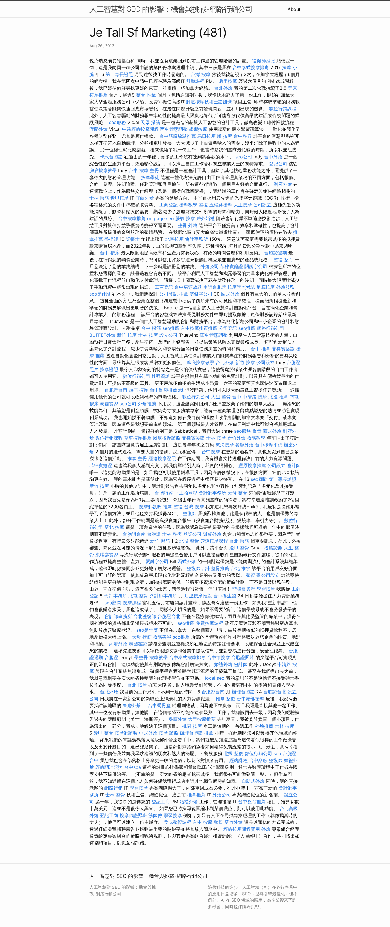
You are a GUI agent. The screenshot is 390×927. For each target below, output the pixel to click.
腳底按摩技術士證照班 (209, 102)
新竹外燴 (236, 438)
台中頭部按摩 (250, 698)
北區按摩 (174, 239)
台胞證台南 (115, 390)
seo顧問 (259, 479)
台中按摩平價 (268, 445)
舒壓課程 (195, 81)
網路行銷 (113, 788)
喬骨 (257, 431)
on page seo (160, 218)
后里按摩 (228, 81)
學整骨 (141, 657)
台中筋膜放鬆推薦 (177, 136)
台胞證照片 (166, 493)
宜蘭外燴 (98, 129)
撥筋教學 (256, 438)
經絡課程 (238, 760)
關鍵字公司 (255, 266)
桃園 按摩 (192, 726)
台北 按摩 (137, 685)
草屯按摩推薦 (138, 438)
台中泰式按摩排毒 (250, 67)
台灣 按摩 (200, 74)
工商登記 (168, 205)
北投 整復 (233, 753)
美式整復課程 (177, 822)
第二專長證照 (119, 74)
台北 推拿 (240, 568)
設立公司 (168, 335)
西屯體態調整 (174, 129)
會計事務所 (196, 239)
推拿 (183, 294)
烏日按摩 (206, 136)
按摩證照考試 (241, 287)
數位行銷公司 (136, 376)
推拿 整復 (173, 506)
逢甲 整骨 (239, 548)
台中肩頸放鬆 (188, 287)
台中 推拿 (260, 349)
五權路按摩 (220, 205)
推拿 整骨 (137, 458)
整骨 (182, 225)
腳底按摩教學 (103, 170)
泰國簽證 (109, 403)
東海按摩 (225, 445)
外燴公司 (209, 266)
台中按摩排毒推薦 (199, 328)
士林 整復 (172, 534)
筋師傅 (155, 815)
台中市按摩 (218, 657)
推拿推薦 (196, 795)
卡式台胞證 (111, 157)
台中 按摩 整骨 (144, 170)
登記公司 (278, 163)
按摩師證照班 (133, 815)
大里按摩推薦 (202, 719)
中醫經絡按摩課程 (140, 129)
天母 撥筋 (150, 122)
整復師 (111, 239)
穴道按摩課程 (214, 541)
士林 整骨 (115, 795)
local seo (214, 678)
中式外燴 (148, 733)
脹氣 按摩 (185, 218)
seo (277, 753)
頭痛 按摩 (138, 390)
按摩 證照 (168, 733)
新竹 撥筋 (160, 541)
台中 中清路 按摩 (249, 397)
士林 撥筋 (99, 198)
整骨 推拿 (146, 95)
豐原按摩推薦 (252, 465)
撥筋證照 (273, 548)
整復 (203, 205)
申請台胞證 (214, 287)
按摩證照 (109, 369)
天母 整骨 (237, 493)
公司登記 (168, 294)
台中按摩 (211, 451)
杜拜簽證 (161, 376)
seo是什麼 (100, 294)
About (294, 9)
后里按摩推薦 (198, 596)
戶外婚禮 (205, 218)
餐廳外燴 (244, 445)
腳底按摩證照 (166, 438)
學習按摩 (198, 129)
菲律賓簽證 (231, 266)
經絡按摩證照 (162, 458)
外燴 (192, 225)
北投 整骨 (189, 541)
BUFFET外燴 (102, 335)
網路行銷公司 (270, 328)
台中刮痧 (258, 760)
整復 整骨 (283, 259)
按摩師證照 (126, 733)
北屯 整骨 (138, 596)
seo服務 (117, 122)
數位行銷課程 (282, 108)
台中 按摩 (110, 253)
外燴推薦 (147, 403)
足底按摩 (265, 287)
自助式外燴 (253, 781)
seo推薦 (170, 328)
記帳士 (133, 239)
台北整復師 (144, 616)
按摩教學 (188, 205)
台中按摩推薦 (132, 218)
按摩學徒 (150, 177)
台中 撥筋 (151, 328)
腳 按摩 (224, 136)
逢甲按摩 (119, 198)
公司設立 (262, 205)
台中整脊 (243, 136)
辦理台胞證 (243, 692)
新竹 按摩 (127, 335)
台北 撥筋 (239, 541)
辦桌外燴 (212, 534)
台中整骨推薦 (215, 568)
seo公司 (243, 157)
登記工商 (161, 801)
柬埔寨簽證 (106, 554)
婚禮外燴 (223, 664)
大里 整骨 (221, 397)
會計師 (294, 465)
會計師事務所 (212, 493)
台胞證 (154, 534)
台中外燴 (273, 157)
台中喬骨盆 (159, 705)
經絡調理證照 (109, 767)
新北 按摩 (114, 527)
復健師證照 (263, 60)
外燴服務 (285, 287)
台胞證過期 (275, 253)
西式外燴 (272, 431)
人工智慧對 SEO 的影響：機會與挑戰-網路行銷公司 (170, 9)
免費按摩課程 (209, 623)
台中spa (132, 767)
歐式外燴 (230, 294)
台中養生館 (224, 596)
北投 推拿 (278, 397)
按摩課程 (132, 602)
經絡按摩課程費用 (241, 829)
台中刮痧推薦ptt (167, 390)
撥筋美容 (162, 637)
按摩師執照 (150, 506)
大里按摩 (243, 205)
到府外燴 (283, 184)
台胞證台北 (169, 616)
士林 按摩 (148, 335)
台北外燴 (223, 88)
